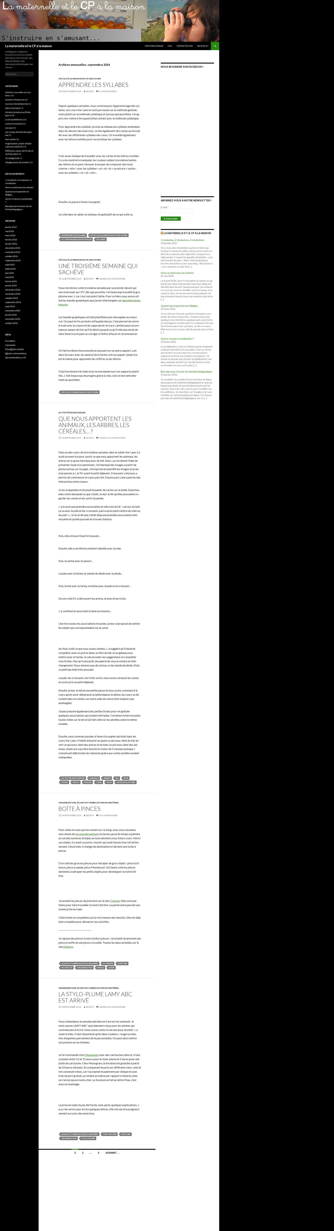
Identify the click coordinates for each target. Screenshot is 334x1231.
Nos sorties (10, 139)
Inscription (10, 341)
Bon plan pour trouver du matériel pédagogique (186, 371)
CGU (170, 46)
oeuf (109, 782)
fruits (76, 782)
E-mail (165, 207)
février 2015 (11, 281)
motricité (66, 967)
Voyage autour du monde (17, 162)
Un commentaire (108, 815)
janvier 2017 (11, 227)
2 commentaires (108, 91)
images (88, 782)
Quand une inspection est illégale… (180, 305)
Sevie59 (90, 91)
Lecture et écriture (14, 123)
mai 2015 (9, 277)
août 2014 (10, 306)
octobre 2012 (11, 323)
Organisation (84, 967)
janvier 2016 (11, 243)
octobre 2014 (11, 298)
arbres (107, 778)
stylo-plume (88, 1138)
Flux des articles (14, 349)
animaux (94, 778)
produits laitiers (126, 782)
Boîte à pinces (79, 808)
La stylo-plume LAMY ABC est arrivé (95, 997)
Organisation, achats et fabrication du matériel (88, 802)
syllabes (100, 239)
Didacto (68, 946)
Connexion (10, 345)
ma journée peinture (87, 834)
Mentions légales (154, 46)
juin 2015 (9, 273)
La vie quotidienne (13, 119)
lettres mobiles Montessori (76, 239)
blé (117, 778)
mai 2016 (9, 231)
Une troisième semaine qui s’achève (98, 269)
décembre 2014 (12, 289)
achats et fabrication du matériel (79, 963)
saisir (111, 967)
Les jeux (9, 128)
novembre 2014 (12, 294)
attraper (108, 963)
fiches (64, 782)
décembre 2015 (12, 248)
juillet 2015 (10, 269)
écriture (122, 963)
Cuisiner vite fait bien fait (16, 104)
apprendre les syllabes (73, 235)
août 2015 (10, 264)
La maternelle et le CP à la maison (28, 46)
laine (99, 782)
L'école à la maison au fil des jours (79, 78)
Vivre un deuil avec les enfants (177, 272)
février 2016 (11, 239)
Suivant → (113, 1152)
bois (126, 778)
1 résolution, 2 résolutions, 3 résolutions (182, 239)
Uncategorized (12, 158)
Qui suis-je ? (203, 46)
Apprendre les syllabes (93, 84)
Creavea (115, 900)
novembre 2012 (12, 319)
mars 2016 (10, 235)
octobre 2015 (11, 256)
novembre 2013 (12, 310)
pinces (100, 967)
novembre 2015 (12, 252)
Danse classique (12, 108)
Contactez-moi (185, 46)
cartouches (109, 1134)
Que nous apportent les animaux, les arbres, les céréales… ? (95, 425)
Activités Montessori (71, 412)
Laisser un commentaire (112, 278)
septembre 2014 (13, 302)
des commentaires (16, 353)
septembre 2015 (13, 260)
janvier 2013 (11, 314)
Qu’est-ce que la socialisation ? (177, 338)
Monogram (92, 1054)
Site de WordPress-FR (15, 357)
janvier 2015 (11, 285)
